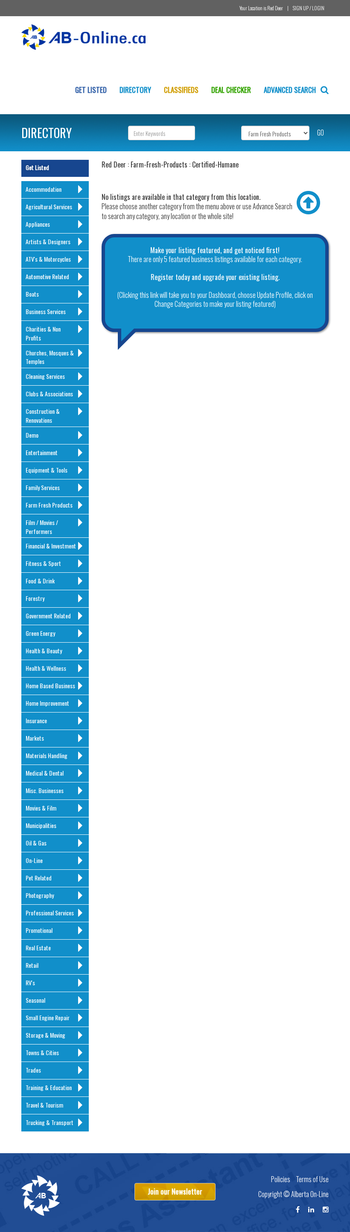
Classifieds (181, 89)
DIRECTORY (46, 132)
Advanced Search (291, 89)
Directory (135, 89)
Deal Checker (231, 89)
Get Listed (91, 89)
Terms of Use (312, 1179)
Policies (280, 1179)
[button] (57, 190)
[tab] (55, 189)
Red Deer (275, 8)
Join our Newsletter (175, 1191)
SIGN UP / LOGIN (308, 8)
